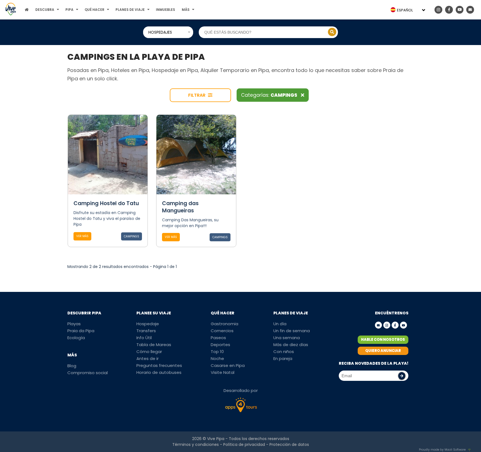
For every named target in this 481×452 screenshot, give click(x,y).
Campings (131, 236)
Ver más (82, 236)
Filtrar (197, 95)
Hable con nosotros (383, 339)
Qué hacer (94, 9)
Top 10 (217, 351)
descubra (44, 9)
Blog (71, 366)
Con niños (283, 351)
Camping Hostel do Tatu (106, 203)
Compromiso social (87, 373)
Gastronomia (224, 324)
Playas (74, 324)
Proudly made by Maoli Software (442, 450)
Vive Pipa (215, 438)
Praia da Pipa (80, 331)
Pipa (69, 9)
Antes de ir (147, 358)
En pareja (282, 358)
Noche (217, 358)
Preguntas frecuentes (159, 365)
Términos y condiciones (195, 444)
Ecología (76, 338)
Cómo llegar (149, 351)
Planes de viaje (130, 9)
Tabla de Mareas (153, 344)
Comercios (222, 331)
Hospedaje (147, 324)
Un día (279, 324)
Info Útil (144, 338)
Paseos (218, 338)
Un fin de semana (291, 331)
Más (186, 9)
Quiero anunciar (383, 350)
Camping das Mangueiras (180, 207)
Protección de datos (289, 444)
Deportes (220, 344)
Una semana (286, 338)
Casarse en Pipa (228, 365)
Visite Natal (222, 372)
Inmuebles (165, 9)
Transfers (146, 331)
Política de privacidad (244, 444)
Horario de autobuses (158, 372)
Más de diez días (290, 344)
